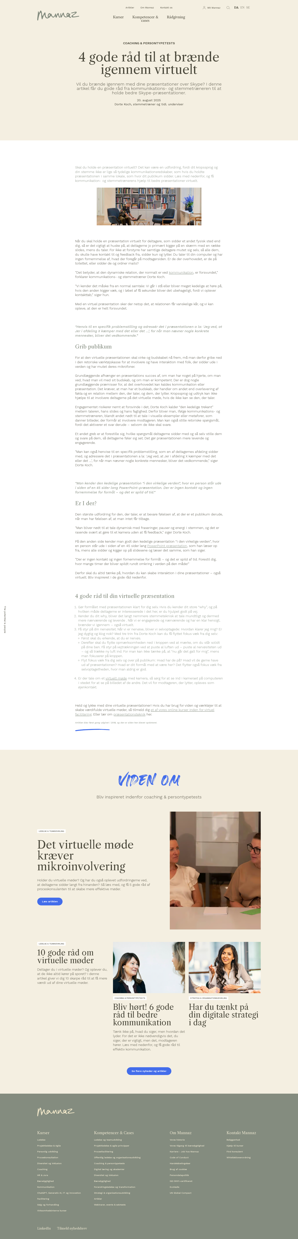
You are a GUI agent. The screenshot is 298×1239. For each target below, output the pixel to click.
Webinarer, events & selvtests (110, 1204)
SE (248, 7)
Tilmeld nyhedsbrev (72, 1228)
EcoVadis (174, 1187)
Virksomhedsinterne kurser (52, 1210)
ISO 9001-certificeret (181, 1181)
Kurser (118, 17)
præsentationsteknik (129, 714)
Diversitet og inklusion (49, 1163)
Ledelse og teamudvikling (108, 1140)
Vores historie (177, 1140)
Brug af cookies (178, 1169)
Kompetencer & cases (145, 19)
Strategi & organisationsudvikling (112, 1193)
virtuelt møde (116, 678)
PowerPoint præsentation (167, 546)
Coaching (42, 1169)
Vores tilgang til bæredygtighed (187, 1145)
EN (242, 7)
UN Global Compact (180, 1193)
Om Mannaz (147, 8)
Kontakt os (166, 8)
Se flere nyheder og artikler (149, 1071)
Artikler (130, 8)
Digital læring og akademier (109, 1169)
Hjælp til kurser (235, 1145)
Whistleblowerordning (239, 1157)
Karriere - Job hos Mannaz (184, 1151)
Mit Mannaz (213, 7)
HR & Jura (42, 1175)
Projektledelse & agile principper (111, 1145)
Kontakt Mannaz (241, 1133)
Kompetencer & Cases (114, 1133)
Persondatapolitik (179, 1175)
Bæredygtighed (45, 1181)
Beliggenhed (233, 1140)
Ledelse (41, 1140)
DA (236, 7)
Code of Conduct (179, 1157)
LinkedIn (44, 1228)
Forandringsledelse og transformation (114, 1187)
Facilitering (43, 1199)
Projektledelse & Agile (49, 1145)
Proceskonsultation (47, 1157)
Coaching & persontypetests (109, 1163)
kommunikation (181, 272)
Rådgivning (176, 17)
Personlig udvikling (47, 1151)
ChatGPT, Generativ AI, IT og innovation (59, 1193)
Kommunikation (45, 1187)
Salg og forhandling (48, 1204)
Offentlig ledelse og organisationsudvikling (117, 1157)
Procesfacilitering (103, 1151)
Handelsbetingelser (180, 1163)
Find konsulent (235, 1151)
